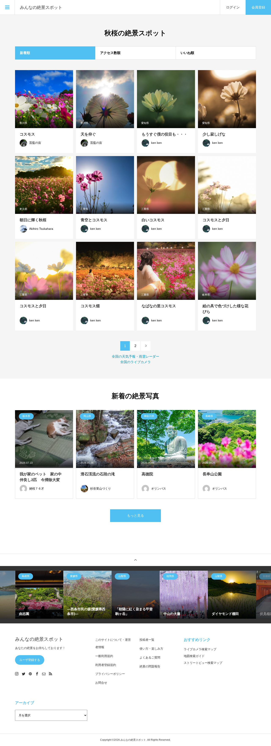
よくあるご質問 (150, 657)
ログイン (233, 7)
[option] (39, 595)
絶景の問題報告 (150, 666)
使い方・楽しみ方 (151, 648)
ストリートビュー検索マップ (203, 662)
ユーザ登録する (29, 660)
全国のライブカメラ (135, 362)
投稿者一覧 (147, 639)
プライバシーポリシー (110, 673)
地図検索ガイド (194, 656)
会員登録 (258, 7)
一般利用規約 (104, 656)
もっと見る (135, 515)
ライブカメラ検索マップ (200, 649)
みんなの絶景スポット (41, 7)
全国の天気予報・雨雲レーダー (135, 356)
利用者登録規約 (105, 665)
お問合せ (101, 682)
